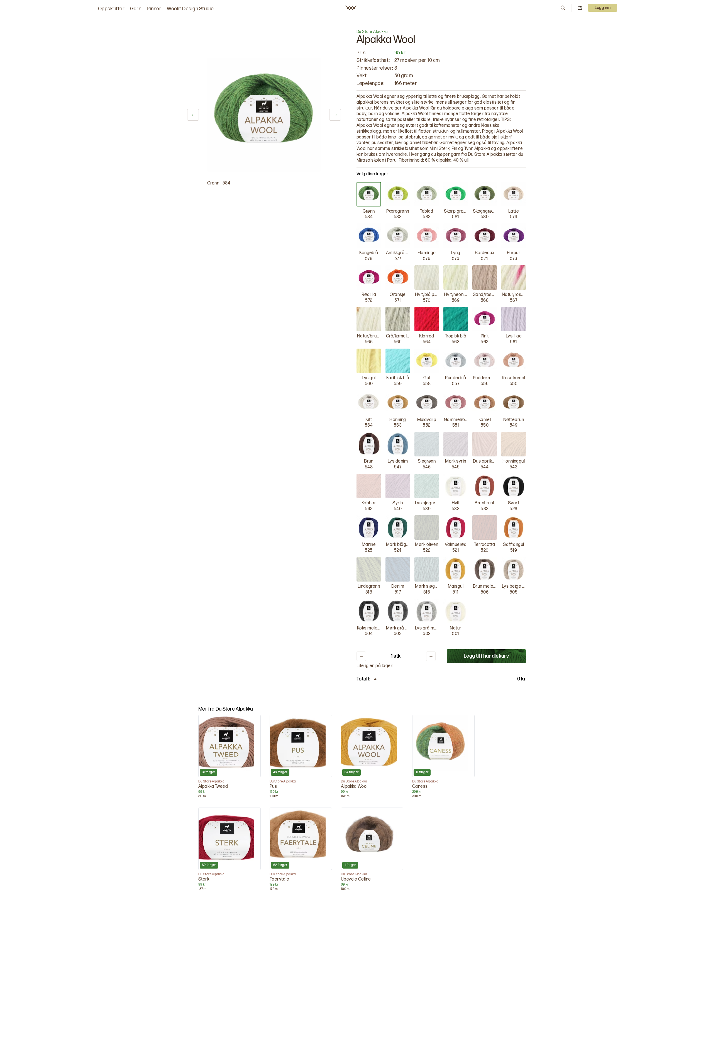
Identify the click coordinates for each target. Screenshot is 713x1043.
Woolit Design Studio (190, 9)
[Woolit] (350, 8)
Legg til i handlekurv (486, 656)
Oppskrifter (111, 9)
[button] (563, 8)
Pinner (154, 9)
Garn (135, 9)
